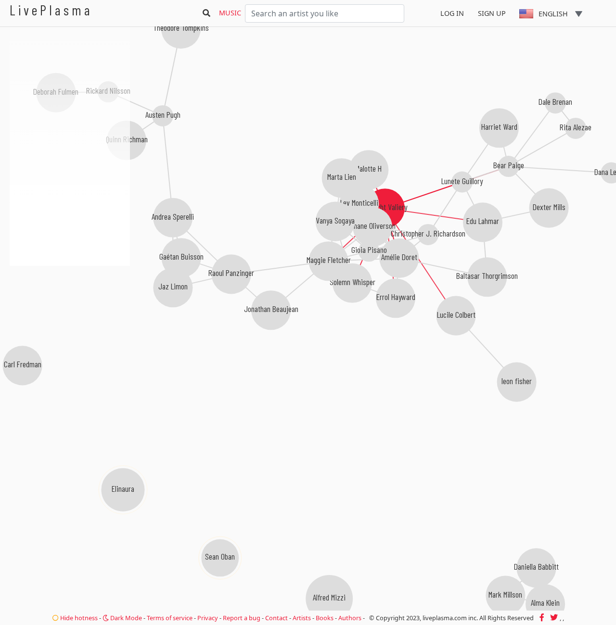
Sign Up (492, 13)
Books (325, 617)
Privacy (207, 617)
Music (230, 12)
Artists (302, 617)
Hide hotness (78, 617)
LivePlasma (51, 9)
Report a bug (241, 617)
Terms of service (169, 617)
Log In (452, 13)
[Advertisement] (70, 317)
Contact (276, 617)
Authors (349, 617)
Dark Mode (125, 617)
